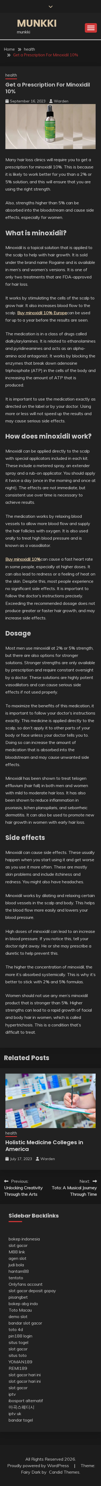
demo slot (18, 1316)
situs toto (18, 1355)
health (11, 75)
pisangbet (18, 1297)
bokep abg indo (23, 1303)
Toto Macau (20, 1310)
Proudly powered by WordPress (38, 1465)
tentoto (16, 1277)
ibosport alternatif (26, 1400)
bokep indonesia (24, 1239)
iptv (12, 1394)
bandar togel (21, 1420)
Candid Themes (64, 1472)
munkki (37, 23)
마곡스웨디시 (21, 1407)
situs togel (18, 1342)
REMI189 (18, 1368)
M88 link (17, 1251)
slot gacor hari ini (25, 1374)
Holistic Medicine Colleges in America (44, 1146)
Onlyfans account (26, 1284)
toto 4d (16, 1329)
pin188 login (20, 1336)
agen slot (17, 1258)
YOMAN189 (20, 1361)
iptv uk (15, 1413)
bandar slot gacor (25, 1323)
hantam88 (19, 1271)
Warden (61, 101)
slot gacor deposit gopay (32, 1290)
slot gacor (18, 1245)
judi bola (16, 1264)
